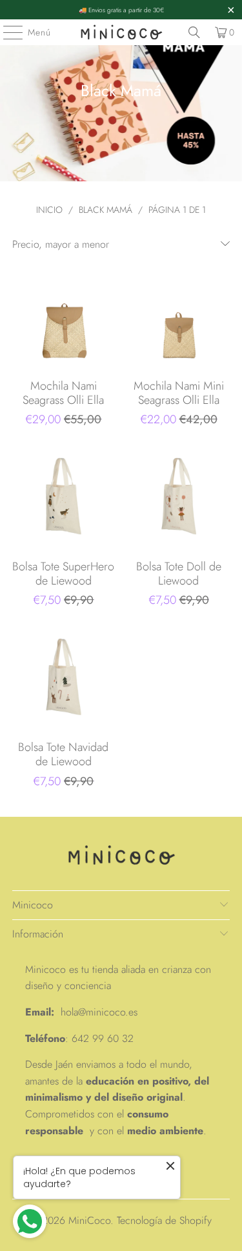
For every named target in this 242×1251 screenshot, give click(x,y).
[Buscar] (194, 32)
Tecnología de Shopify (164, 1220)
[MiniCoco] (121, 32)
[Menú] (6, 32)
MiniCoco (89, 1220)
